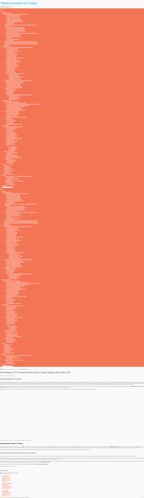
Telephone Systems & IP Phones (6, 497)
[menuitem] (3, 12)
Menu (1, 8)
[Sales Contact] (9, 472)
